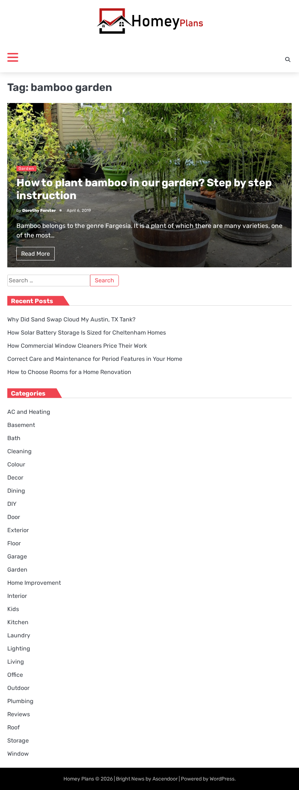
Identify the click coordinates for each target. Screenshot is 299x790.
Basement (21, 424)
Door (13, 517)
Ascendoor (165, 779)
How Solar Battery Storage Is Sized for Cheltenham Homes (86, 332)
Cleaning (19, 451)
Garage (17, 556)
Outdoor (18, 687)
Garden (26, 168)
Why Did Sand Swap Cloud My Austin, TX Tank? (71, 319)
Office (15, 674)
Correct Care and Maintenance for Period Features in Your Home (94, 358)
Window (18, 753)
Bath (13, 438)
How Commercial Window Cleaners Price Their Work (77, 345)
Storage (18, 740)
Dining (16, 490)
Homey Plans (78, 779)
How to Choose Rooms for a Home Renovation (69, 372)
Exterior (18, 530)
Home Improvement (34, 582)
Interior (17, 595)
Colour (16, 464)
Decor (15, 477)
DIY (11, 503)
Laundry (18, 635)
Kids (13, 609)
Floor (14, 543)
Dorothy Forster (39, 210)
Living (15, 661)
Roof (13, 727)
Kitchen (17, 622)
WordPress (222, 779)
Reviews (18, 714)
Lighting (18, 648)
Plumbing (20, 701)
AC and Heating (28, 411)
